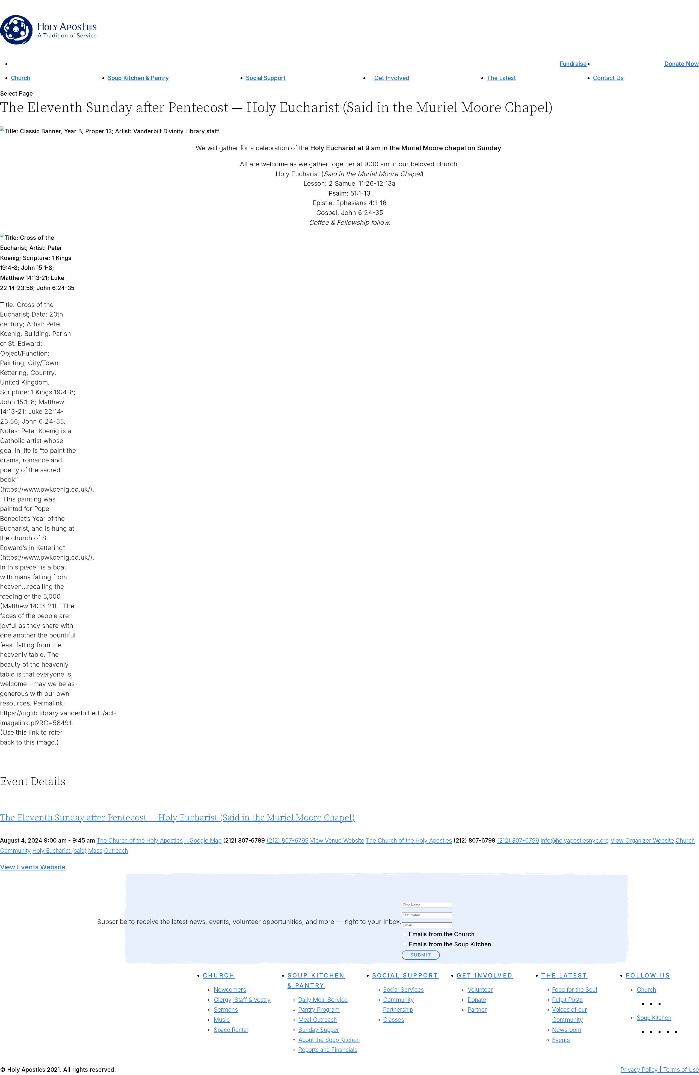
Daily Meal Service (323, 999)
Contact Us (608, 78)
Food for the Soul (574, 989)
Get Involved (391, 78)
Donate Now (681, 63)
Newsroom (566, 1029)
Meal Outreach (317, 1019)
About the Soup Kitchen (329, 1039)
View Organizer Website (642, 840)
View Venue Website (337, 840)
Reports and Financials (327, 1049)
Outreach (116, 850)
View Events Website (32, 867)
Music (222, 1019)
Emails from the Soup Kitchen (450, 944)
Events (561, 1039)
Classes (393, 1019)
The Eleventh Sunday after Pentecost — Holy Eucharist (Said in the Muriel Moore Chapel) (177, 817)
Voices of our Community (569, 1014)
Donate (477, 999)
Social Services (403, 989)
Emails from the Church (442, 934)
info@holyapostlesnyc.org (575, 840)
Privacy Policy (639, 1069)
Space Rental (231, 1029)
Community (15, 850)
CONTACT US (21, 1026)
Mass (95, 850)
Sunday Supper (318, 1029)
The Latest (501, 78)
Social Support (266, 78)
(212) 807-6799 (287, 840)
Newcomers (230, 989)
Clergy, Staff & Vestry (242, 999)
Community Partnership (398, 1004)
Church (20, 78)
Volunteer (480, 989)
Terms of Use (681, 1069)
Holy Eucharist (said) (59, 850)
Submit (420, 955)
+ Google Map (202, 840)
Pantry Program (319, 1009)
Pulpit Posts (567, 999)
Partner (477, 1009)
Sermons (226, 1009)
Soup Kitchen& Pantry (316, 980)
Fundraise (573, 63)
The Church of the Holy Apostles (140, 840)
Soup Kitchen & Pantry (138, 78)
